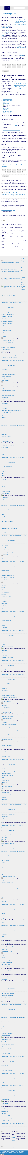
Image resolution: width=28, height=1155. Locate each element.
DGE (2, 484)
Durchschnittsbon (5, 502)
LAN (2, 743)
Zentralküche (7, 32)
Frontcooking (4, 554)
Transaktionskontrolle (6, 997)
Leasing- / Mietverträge (6, 745)
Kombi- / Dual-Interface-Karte (8, 710)
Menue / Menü (4, 782)
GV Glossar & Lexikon (6, 210)
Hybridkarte (4, 627)
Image (2, 642)
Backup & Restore (5, 369)
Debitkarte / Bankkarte (6, 469)
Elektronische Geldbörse (7, 521)
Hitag (2, 622)
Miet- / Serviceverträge (6, 786)
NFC (2, 818)
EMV (2, 525)
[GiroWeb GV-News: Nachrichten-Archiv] (9, 1147)
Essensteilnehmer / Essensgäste (9, 528)
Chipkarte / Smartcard (6, 441)
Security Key (4, 949)
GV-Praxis (3, 605)
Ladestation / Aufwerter (6, 739)
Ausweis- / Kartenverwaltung (8, 347)
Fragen (22, 55)
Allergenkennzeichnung (7, 318)
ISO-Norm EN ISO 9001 (7, 657)
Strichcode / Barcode (6, 976)
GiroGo (3, 587)
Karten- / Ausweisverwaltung (8, 695)
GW (2, 608)
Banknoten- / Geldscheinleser (8, 374)
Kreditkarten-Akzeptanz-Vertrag (8, 724)
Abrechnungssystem (6, 312)
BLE (2, 415)
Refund (3, 913)
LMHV (2, 754)
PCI (2, 867)
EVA (2, 530)
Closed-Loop (4, 452)
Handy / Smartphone (6, 620)
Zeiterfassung (4, 1108)
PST (2, 885)
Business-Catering (5, 422)
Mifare (2, 788)
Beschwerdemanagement (7, 395)
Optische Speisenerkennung (8, 843)
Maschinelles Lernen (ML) (7, 775)
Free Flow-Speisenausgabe (8, 552)
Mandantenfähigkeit (6, 773)
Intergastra (4, 650)
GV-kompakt (4, 601)
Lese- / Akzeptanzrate (6, 751)
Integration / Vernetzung (7, 646)
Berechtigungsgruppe (6, 392)
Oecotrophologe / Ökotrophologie (9, 835)
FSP (2, 558)
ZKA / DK (3, 1113)
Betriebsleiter (4, 403)
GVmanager (4, 603)
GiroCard (3, 585)
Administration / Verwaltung (7, 314)
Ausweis (3, 345)
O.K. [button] (1, 1154)
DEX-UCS (3, 482)
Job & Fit (3, 669)
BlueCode (3, 417)
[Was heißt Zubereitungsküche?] (20, 22)
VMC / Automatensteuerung (8, 1048)
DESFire (3, 475)
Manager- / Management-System (9, 771)
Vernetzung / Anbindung (7, 1033)
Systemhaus (4, 979)
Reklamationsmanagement (7, 915)
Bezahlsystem (4, 408)
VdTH (2, 1026)
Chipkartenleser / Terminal (7, 445)
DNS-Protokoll (4, 497)
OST (2, 845)
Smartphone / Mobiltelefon (7, 970)
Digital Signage (5, 493)
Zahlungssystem (5, 1099)
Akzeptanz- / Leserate (6, 316)
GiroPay (3, 589)
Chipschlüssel (4, 447)
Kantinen (11, 29)
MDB (2, 777)
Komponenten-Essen (8, 100)
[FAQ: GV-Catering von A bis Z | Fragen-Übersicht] (10, 270)
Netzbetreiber (4, 816)
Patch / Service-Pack (6, 860)
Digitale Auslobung (5, 491)
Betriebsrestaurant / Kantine (8, 406)
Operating (3, 839)
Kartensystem (4, 693)
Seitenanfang (5, 71)
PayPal (3, 865)
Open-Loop (4, 837)
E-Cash (3, 516)
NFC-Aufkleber (5, 821)
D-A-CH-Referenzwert (6, 466)
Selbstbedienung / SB (6, 951)
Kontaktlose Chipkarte (6, 718)
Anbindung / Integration (7, 321)
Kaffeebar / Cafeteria (6, 683)
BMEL (2, 419)
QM (2, 897)
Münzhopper (4, 797)
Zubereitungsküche (6, 1115)
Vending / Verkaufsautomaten (8, 1028)
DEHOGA (3, 471)
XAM (2, 1082)
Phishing (3, 871)
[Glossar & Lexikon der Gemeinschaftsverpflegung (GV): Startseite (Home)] (10, 261)
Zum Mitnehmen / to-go (7, 1118)
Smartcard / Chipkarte (6, 966)
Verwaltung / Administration (7, 1044)
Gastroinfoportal (5, 570)
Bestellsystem (4, 397)
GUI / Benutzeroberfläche (7, 599)
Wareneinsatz (4, 1065)
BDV (2, 384)
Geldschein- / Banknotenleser (8, 575)
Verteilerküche (6, 108)
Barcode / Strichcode (6, 376)
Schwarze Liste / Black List (7, 946)
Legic (2, 747)
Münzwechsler (4, 801)
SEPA (2, 955)
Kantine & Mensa (7, 112)
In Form (3, 644)
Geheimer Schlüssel (6, 572)
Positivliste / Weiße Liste (7, 882)
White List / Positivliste (6, 1070)
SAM (2, 936)
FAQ (14, 210)
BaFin (2, 372)
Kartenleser (4, 688)
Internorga (3, 652)
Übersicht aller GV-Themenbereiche (11, 130)
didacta (3, 486)
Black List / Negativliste (6, 412)
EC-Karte (3, 519)
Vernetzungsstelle (5, 1035)
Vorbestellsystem (5, 1051)
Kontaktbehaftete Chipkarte (7, 716)
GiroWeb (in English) (6, 596)
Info (3, 1154)
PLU (2, 874)
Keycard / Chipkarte (6, 701)
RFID (2, 918)
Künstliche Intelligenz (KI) (7, 727)
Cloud (2, 454)
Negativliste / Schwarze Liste (8, 814)
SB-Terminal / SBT (5, 939)
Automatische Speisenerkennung (9, 357)
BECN (2, 388)
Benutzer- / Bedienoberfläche (8, 390)
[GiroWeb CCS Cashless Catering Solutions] (14, 194)
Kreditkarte (4, 722)
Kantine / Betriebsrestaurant (8, 686)
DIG (2, 489)
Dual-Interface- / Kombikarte (8, 499)
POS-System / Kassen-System (8, 876)
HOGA (3, 625)
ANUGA (3, 325)
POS (2, 880)
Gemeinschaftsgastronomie (7, 577)
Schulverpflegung (16, 164)
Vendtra (3, 1031)
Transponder (4, 1000)
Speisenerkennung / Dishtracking (9, 973)
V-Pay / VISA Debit (5, 1053)
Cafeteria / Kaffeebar (6, 436)
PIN (2, 869)
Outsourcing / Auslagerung (7, 848)
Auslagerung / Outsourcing (7, 340)
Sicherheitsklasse (5, 964)
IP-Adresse (4, 655)
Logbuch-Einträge (5, 756)
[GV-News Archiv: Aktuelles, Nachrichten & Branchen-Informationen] (10, 279)
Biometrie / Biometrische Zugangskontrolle (11, 410)
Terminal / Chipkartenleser (7, 995)
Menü (7, 8)
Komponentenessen (6, 712)
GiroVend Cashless (6, 592)
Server (3, 957)
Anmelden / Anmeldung (6, 323)
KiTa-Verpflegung (5, 707)
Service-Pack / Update (6, 960)
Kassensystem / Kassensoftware (9, 697)
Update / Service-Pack (6, 1014)
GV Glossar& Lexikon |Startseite (23, 262)
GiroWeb (3, 594)
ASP (2, 332)
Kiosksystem (4, 705)
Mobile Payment (5, 792)
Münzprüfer (4, 799)
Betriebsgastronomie (22, 47)
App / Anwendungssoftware (7, 328)
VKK (2, 1046)
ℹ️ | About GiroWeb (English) (8, 295)
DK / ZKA (3, 479)
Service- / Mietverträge (6, 962)
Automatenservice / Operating (8, 355)
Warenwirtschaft (5, 1068)
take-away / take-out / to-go (7, 993)
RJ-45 (2, 922)
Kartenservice (4, 690)
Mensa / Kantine (5, 780)
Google (13, 1132)
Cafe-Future (4, 434)
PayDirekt (3, 862)
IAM (2, 639)
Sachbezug (4, 934)
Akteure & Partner (7, 122)
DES (2, 473)
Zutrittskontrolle (5, 1120)
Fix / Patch (3, 547)
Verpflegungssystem (7, 99)
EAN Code (3, 514)
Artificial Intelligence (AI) (7, 330)
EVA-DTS (3, 532)
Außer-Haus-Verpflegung (7, 342)
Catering (5, 109)
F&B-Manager (4, 545)
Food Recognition (5, 549)
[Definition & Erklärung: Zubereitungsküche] (20, 86)
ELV (2, 523)
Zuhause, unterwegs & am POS (10, 125)
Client (2, 449)
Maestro (3, 768)
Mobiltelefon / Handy (6, 794)
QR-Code (3, 901)
